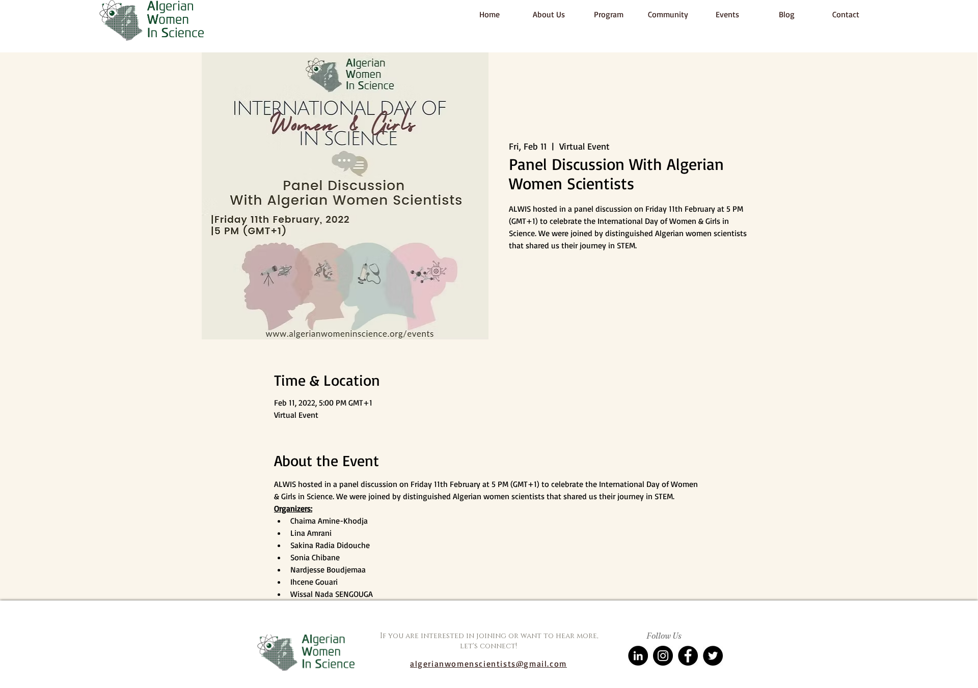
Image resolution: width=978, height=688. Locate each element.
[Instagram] (663, 656)
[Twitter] (713, 656)
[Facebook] (688, 656)
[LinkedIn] (638, 656)
